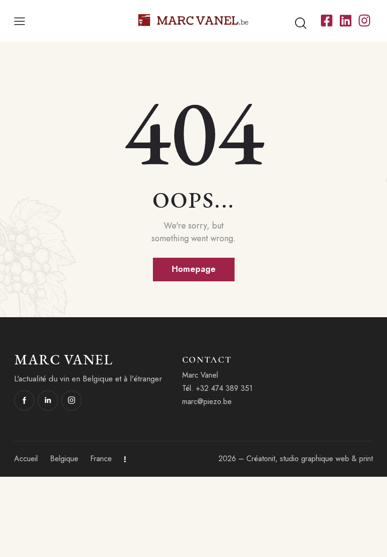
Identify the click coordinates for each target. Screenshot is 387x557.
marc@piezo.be (207, 401)
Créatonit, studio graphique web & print (309, 458)
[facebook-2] (24, 400)
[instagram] (71, 400)
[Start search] (300, 23)
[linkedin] (48, 400)
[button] (19, 21)
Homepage (194, 269)
